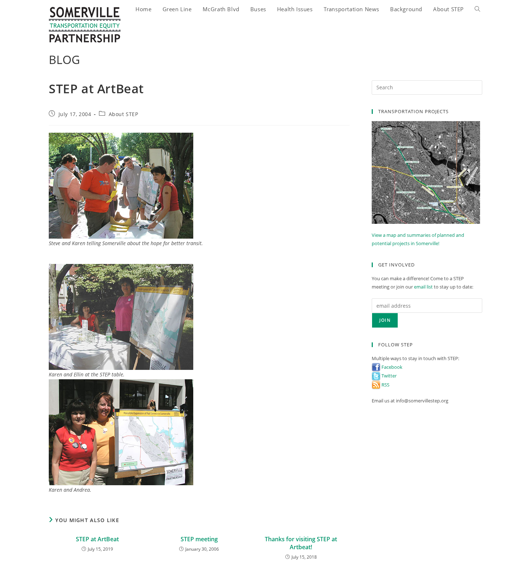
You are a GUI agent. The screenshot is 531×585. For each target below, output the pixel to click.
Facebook (391, 367)
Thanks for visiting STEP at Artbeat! (301, 543)
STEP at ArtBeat (97, 539)
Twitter (388, 375)
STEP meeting (199, 539)
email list (423, 286)
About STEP (123, 114)
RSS (384, 384)
